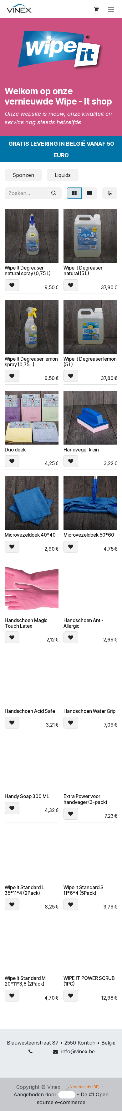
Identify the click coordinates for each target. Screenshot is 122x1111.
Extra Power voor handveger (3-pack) (85, 799)
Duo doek (15, 450)
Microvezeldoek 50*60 (89, 535)
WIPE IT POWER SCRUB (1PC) (89, 981)
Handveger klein (81, 450)
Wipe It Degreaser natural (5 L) (83, 270)
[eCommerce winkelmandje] (96, 9)
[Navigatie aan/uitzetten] (111, 9)
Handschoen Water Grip (89, 711)
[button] (12, 285)
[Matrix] (74, 193)
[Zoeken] (54, 193)
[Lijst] (89, 193)
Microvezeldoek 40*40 (30, 535)
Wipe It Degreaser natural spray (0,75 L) (28, 270)
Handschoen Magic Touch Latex (26, 623)
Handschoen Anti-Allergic (84, 623)
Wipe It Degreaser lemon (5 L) (90, 362)
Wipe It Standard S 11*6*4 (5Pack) (84, 890)
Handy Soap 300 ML (27, 796)
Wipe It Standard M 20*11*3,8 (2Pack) (25, 981)
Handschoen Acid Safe (30, 711)
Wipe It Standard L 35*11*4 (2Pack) (24, 890)
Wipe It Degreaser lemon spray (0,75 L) (31, 362)
